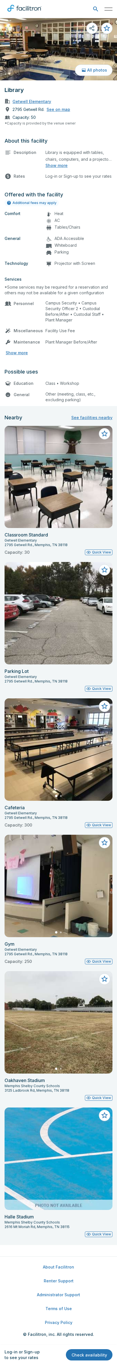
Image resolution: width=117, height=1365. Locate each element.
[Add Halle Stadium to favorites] (104, 1115)
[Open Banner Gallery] (58, 49)
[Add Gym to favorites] (104, 842)
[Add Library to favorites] (106, 28)
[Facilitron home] (24, 13)
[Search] (95, 9)
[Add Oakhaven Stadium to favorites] (104, 979)
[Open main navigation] (108, 9)
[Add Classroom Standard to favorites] (104, 433)
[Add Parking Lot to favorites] (104, 570)
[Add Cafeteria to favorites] (104, 706)
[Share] (92, 28)
